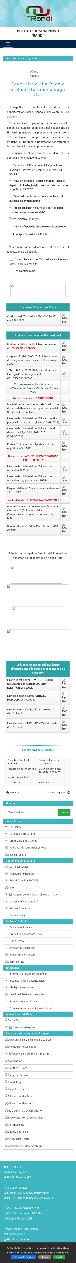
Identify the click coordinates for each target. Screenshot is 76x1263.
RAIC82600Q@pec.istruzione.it (34, 1198)
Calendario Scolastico (21, 927)
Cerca (64, 812)
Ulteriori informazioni (23, 1257)
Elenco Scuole (16, 1234)
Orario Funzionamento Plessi (25, 934)
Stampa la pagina (57, 792)
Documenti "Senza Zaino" (23, 901)
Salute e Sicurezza (19, 908)
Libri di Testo (16, 941)
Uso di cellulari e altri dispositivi (26, 994)
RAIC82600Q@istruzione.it (32, 1193)
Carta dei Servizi (18, 866)
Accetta (59, 1257)
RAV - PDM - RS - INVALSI (23, 880)
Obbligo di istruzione (21, 987)
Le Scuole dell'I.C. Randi (22, 833)
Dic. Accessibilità (18, 1239)
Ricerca (10, 803)
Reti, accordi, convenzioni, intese (27, 847)
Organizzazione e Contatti (24, 840)
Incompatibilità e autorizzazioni (27, 980)
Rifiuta (45, 1257)
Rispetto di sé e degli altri (24, 768)
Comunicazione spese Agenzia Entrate (31, 1008)
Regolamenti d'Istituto (21, 873)
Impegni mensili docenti (22, 954)
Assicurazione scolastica (23, 1001)
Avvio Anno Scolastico (22, 947)
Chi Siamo (15, 827)
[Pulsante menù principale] (8, 44)
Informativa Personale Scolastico (28, 973)
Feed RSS (14, 792)
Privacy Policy (17, 915)
